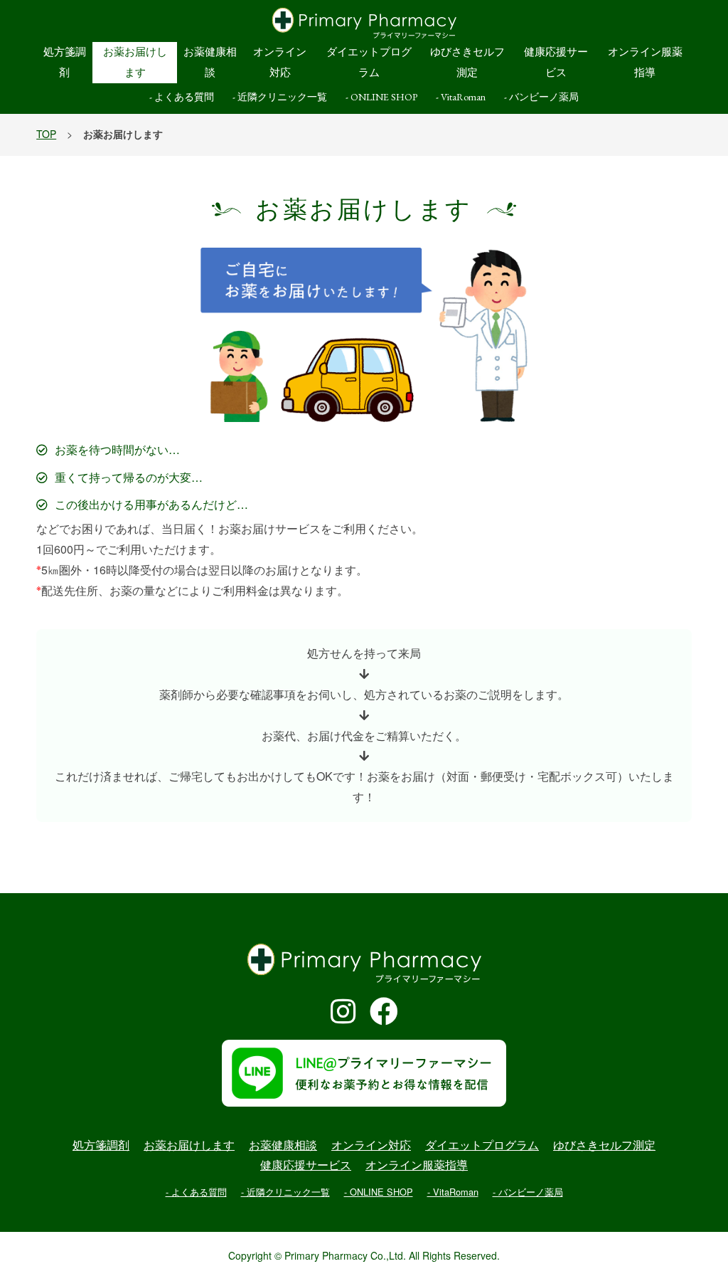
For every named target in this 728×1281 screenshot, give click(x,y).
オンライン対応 (279, 62)
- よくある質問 (181, 97)
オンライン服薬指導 (645, 62)
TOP (46, 134)
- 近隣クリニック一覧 (279, 97)
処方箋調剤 (64, 62)
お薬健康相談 (210, 62)
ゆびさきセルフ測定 (467, 62)
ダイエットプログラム (369, 62)
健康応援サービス (556, 62)
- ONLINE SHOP (381, 97)
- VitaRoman (461, 97)
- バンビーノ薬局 (541, 97)
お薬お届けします (135, 62)
